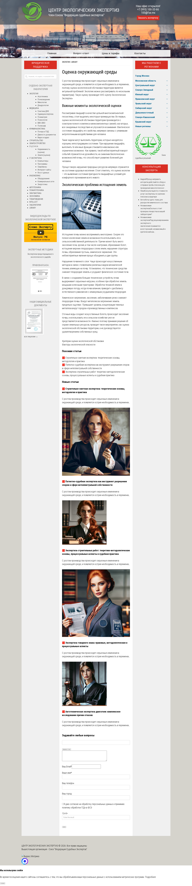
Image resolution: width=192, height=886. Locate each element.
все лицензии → (31, 336)
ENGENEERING (34, 175)
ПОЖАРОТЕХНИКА (36, 190)
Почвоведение (44, 99)
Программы (42, 164)
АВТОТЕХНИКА (35, 187)
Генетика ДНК (43, 111)
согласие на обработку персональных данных (91, 804)
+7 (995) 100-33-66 (148, 9)
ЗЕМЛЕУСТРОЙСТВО (37, 143)
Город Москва (142, 75)
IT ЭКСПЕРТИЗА (35, 158)
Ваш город (67, 793)
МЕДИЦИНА (34, 108)
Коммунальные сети (46, 181)
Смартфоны (42, 167)
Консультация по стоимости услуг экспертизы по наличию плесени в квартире (153, 194)
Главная (51, 53)
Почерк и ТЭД (43, 131)
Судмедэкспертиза (45, 114)
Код (69, 749)
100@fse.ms (148, 12)
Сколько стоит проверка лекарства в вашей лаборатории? (152, 211)
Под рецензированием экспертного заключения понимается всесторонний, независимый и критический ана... (154, 226)
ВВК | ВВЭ (41, 123)
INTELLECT (33, 202)
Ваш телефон (68, 783)
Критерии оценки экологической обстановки (83, 341)
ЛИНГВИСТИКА (35, 193)
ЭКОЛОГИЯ (66, 62)
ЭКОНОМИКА (34, 196)
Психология (42, 120)
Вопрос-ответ (81, 53)
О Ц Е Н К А (33, 146)
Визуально (65, 749)
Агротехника (43, 96)
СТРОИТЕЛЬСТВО (36, 140)
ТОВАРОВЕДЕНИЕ (36, 199)
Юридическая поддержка (40, 64)
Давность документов (47, 134)
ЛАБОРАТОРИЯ (35, 205)
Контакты (140, 53)
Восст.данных (43, 172)
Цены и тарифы (111, 53)
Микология (42, 102)
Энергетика (42, 184)
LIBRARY (74, 62)
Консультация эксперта (151, 168)
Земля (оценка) (44, 155)
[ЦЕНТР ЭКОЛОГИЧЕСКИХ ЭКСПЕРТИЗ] (32, 21)
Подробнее (150, 877)
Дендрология (43, 105)
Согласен (2, 883)
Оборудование (44, 178)
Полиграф (42, 126)
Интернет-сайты (44, 170)
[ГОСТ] (40, 293)
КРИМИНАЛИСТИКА (37, 129)
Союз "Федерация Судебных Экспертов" (68, 849)
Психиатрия (42, 117)
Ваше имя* (67, 772)
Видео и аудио (43, 137)
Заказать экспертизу (148, 18)
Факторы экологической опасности (78, 344)
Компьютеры (43, 161)
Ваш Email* (67, 766)
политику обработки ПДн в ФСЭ (77, 807)
